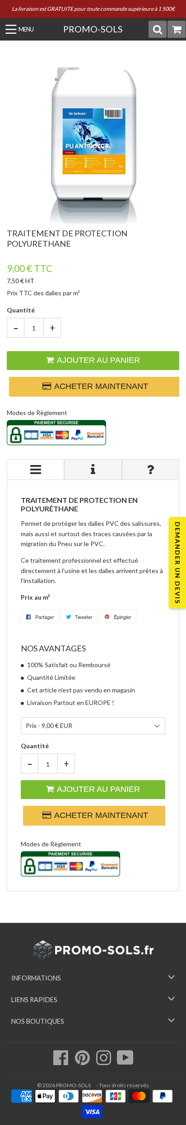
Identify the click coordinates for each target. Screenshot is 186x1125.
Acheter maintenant (99, 386)
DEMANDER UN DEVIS (177, 562)
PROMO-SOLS (93, 29)
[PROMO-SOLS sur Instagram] (104, 1062)
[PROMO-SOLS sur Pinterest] (82, 1062)
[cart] (176, 29)
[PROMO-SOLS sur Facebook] (61, 1062)
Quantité (21, 310)
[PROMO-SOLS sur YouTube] (125, 1062)
